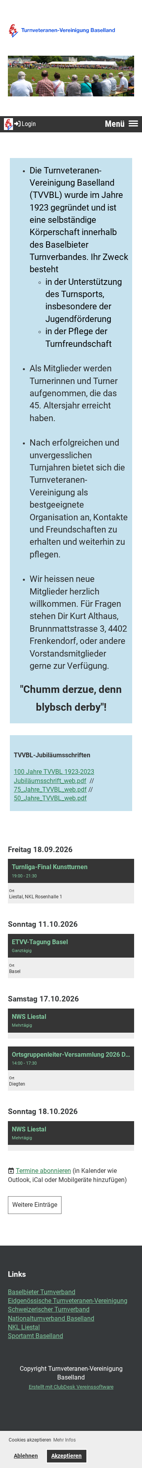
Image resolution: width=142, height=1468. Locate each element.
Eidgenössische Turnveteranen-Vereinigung (67, 1300)
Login (29, 124)
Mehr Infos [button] (64, 1440)
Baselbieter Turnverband (41, 1292)
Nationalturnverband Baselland (51, 1318)
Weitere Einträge (34, 1204)
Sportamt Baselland (35, 1336)
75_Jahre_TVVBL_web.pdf (50, 789)
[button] (71, 881)
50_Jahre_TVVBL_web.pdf (50, 798)
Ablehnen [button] (26, 1456)
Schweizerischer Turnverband (49, 1309)
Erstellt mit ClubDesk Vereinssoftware (71, 1387)
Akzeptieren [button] (66, 1456)
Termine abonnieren (43, 1170)
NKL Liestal (24, 1327)
